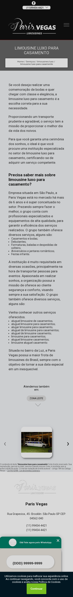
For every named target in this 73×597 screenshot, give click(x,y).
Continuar (36, 588)
